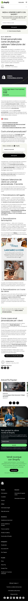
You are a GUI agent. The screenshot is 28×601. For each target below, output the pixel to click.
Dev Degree (4, 552)
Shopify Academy (5, 532)
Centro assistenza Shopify (5, 524)
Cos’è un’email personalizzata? (10, 122)
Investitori (3, 496)
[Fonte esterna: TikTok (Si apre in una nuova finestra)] (17, 598)
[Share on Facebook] (2, 368)
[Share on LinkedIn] (8, 368)
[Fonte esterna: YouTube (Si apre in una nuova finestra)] (11, 598)
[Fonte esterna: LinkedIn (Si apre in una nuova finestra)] (20, 598)
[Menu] (26, 2)
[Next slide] (17, 403)
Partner (3, 500)
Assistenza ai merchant (6, 520)
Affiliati (2, 504)
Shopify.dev (4, 545)
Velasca (15, 233)
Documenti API (4, 548)
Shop (2, 561)
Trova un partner (5, 529)
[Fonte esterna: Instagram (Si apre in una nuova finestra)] (14, 598)
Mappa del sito (14, 594)
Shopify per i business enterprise (6, 572)
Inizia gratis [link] (14, 27)
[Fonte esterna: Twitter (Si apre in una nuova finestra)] (8, 598)
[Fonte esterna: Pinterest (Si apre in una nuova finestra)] (23, 598)
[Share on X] (5, 368)
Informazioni (4, 493)
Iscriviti (14, 445)
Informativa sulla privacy (14, 590)
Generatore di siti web (20, 498)
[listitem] (14, 390)
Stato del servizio (5, 511)
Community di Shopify (6, 536)
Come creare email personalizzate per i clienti (13, 127)
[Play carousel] (14, 403)
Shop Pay (3, 564)
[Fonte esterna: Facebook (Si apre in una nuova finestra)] (5, 598)
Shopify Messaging (14, 325)
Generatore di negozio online (20, 494)
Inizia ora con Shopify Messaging (14, 355)
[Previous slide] (10, 403)
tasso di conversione (9, 167)
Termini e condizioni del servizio (14, 587)
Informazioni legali (5, 507)
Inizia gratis (21, 2)
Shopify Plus (4, 568)
